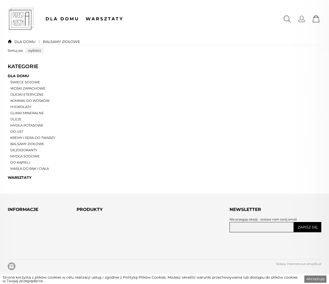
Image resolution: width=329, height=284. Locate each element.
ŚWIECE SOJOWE (25, 82)
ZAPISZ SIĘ (307, 227)
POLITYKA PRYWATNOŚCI (34, 266)
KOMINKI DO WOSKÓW (30, 101)
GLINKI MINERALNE (27, 113)
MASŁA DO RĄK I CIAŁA (29, 169)
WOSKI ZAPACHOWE (27, 88)
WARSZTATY (104, 19)
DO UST (16, 132)
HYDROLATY (20, 107)
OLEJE (16, 119)
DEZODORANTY (23, 150)
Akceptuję (315, 279)
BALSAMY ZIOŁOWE (61, 41)
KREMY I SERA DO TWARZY (32, 138)
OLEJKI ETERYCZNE (27, 94)
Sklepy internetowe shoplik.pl (298, 264)
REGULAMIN (21, 256)
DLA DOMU (62, 19)
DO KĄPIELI (20, 162)
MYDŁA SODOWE (25, 156)
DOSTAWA (18, 246)
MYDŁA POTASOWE (26, 125)
